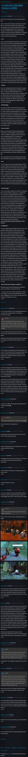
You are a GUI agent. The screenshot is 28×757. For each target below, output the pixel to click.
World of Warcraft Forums (6, 1)
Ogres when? (3, 302)
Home (2, 747)
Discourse (9, 753)
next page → (3, 739)
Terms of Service (22, 747)
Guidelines (14, 747)
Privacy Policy (4, 750)
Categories (7, 747)
